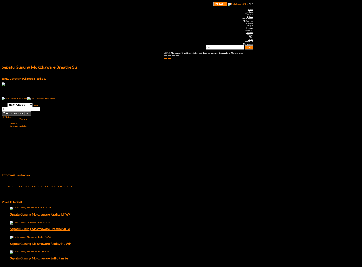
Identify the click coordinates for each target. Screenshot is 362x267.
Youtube (249, 32)
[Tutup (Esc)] (177, 55)
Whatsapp (8, 117)
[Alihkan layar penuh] (169, 55)
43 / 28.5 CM (53, 186)
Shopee (250, 25)
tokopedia (249, 23)
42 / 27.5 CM (40, 186)
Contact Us (248, 42)
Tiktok (250, 35)
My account (248, 44)
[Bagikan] (173, 55)
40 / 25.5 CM (14, 186)
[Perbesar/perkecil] (165, 55)
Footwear (249, 14)
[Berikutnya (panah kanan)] (169, 58)
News (250, 39)
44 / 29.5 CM (66, 186)
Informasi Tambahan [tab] (18, 126)
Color (4, 105)
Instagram (249, 30)
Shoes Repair (247, 19)
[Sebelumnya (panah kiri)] (165, 58)
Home (250, 9)
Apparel (250, 16)
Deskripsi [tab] (14, 123)
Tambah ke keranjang (16, 113)
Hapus (35, 105)
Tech (251, 37)
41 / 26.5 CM (27, 186)
